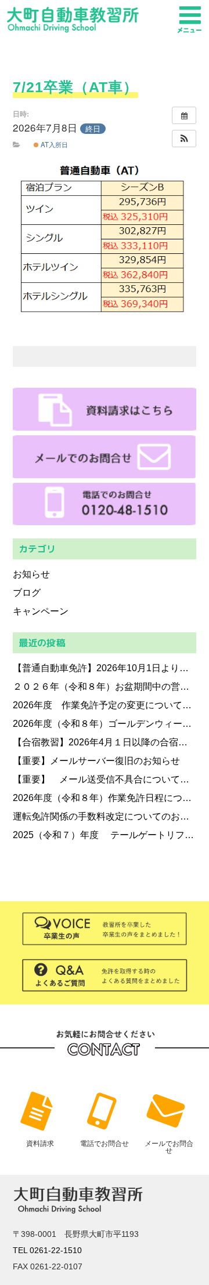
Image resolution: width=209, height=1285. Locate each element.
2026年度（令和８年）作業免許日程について (105, 798)
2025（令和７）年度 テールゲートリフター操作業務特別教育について (105, 835)
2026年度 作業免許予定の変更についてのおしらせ (105, 705)
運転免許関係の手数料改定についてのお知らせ (105, 816)
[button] (184, 138)
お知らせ (31, 574)
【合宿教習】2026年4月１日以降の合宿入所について (105, 742)
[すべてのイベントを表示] (184, 115)
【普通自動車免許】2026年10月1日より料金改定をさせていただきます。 (105, 668)
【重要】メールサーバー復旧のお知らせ (96, 761)
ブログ (27, 593)
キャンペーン (41, 611)
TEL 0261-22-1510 (47, 1250)
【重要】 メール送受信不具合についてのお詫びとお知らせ (105, 779)
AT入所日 (53, 144)
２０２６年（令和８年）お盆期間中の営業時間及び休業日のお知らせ (105, 686)
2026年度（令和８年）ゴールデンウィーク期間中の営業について (105, 724)
